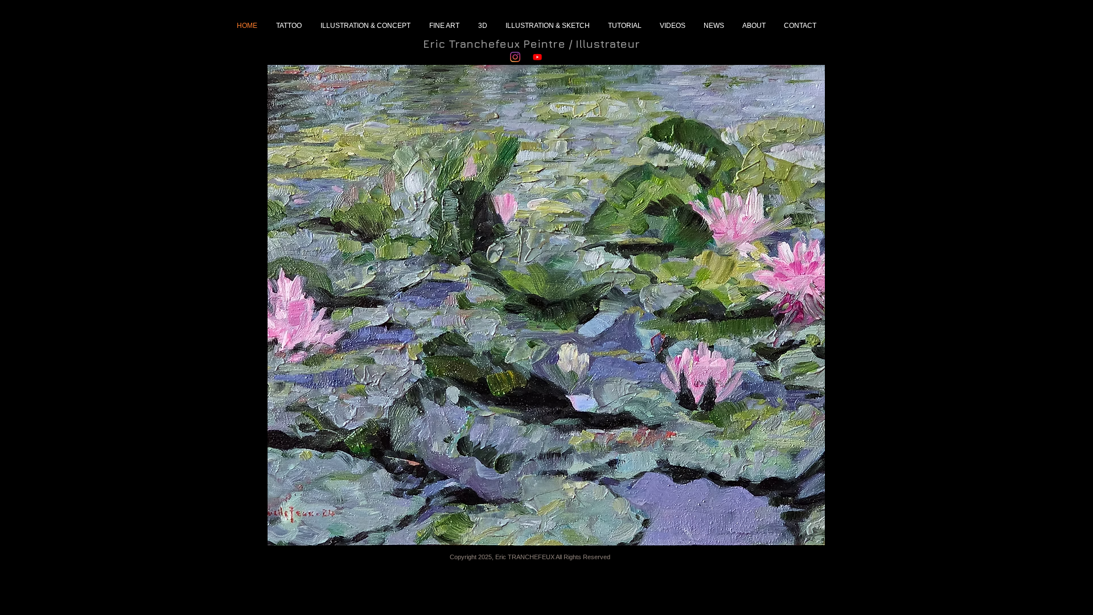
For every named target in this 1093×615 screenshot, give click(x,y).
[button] (546, 305)
